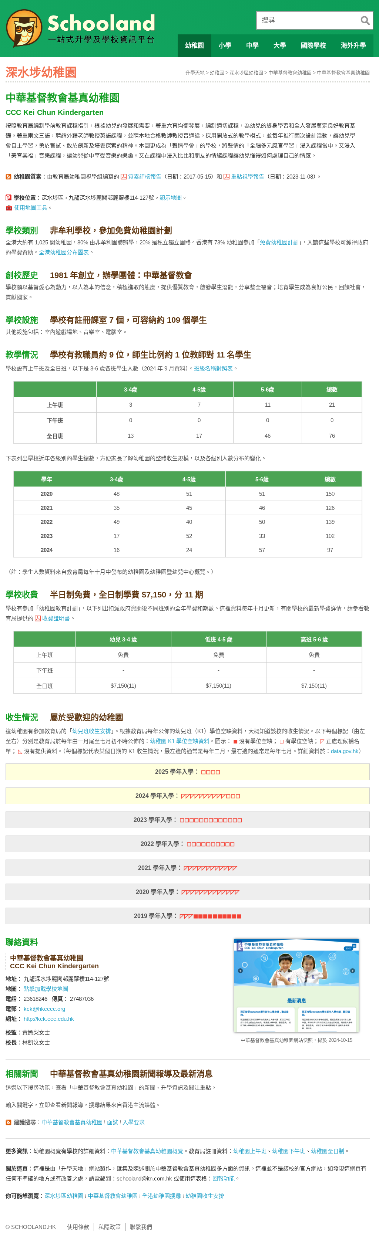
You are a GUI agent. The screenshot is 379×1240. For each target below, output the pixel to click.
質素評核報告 (144, 176)
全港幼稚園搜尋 (161, 1196)
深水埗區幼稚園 (246, 72)
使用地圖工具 (30, 207)
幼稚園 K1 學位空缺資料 (179, 741)
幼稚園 (217, 72)
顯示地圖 (171, 197)
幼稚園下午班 (288, 1151)
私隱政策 (109, 1227)
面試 (112, 1122)
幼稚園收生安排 (204, 1196)
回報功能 (223, 1178)
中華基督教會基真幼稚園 (343, 72)
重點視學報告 (247, 176)
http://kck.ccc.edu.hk (49, 1019)
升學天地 (195, 72)
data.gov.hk (345, 751)
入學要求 (134, 1122)
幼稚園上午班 (249, 1151)
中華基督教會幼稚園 (290, 72)
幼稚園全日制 (327, 1151)
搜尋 (268, 20)
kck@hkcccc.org (44, 1009)
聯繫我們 (141, 1227)
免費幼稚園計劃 (279, 242)
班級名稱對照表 (213, 368)
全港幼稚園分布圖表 (64, 252)
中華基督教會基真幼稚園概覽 (147, 1151)
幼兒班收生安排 (91, 731)
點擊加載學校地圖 (46, 989)
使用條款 (78, 1227)
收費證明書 (56, 618)
